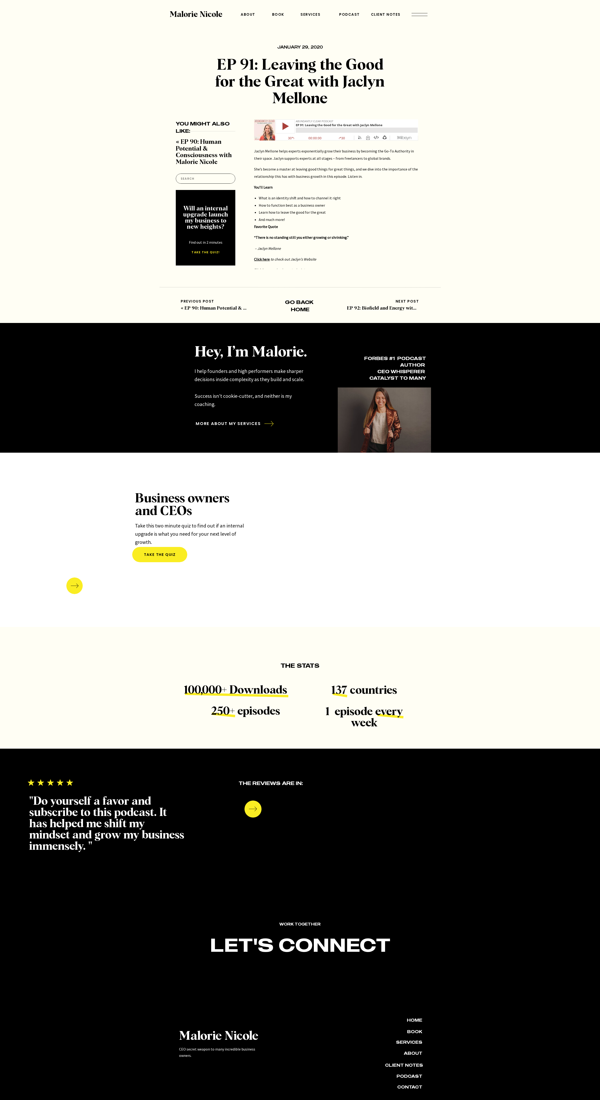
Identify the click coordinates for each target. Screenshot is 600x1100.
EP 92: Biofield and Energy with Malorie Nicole (398, 308)
